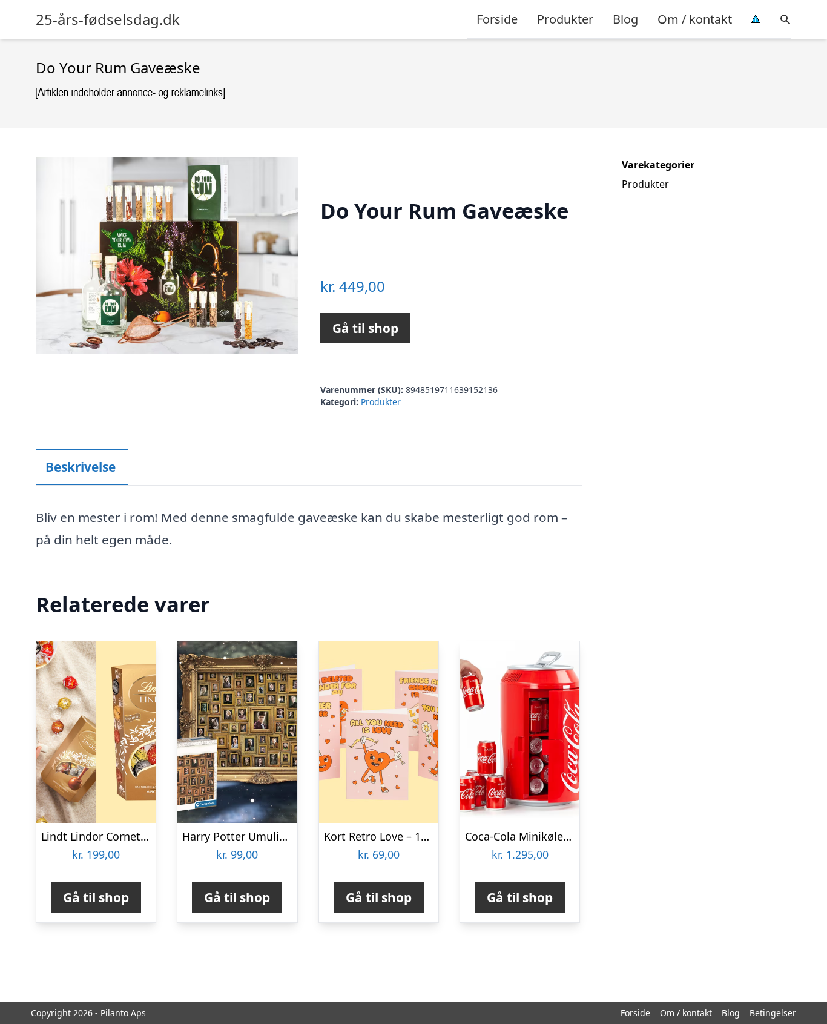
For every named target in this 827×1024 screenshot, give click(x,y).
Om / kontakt (694, 19)
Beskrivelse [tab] (80, 466)
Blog (625, 19)
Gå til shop (365, 328)
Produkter (565, 19)
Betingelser (773, 1013)
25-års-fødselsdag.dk (108, 19)
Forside (497, 19)
